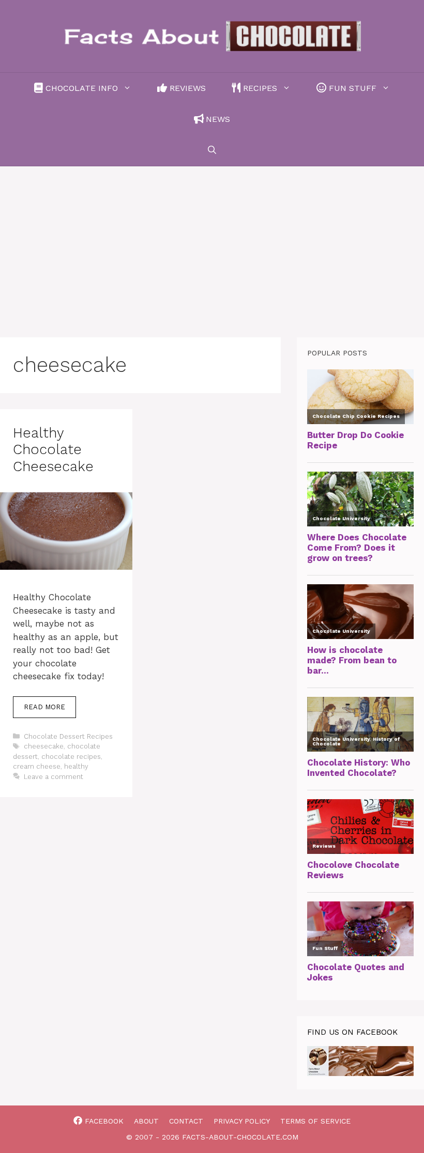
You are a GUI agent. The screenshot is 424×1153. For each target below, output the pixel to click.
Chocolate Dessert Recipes (68, 736)
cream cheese (36, 766)
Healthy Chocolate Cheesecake (53, 450)
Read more (44, 707)
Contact (186, 1121)
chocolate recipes (71, 756)
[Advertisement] (212, 244)
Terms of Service (315, 1121)
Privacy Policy (242, 1121)
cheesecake (44, 746)
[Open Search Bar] (212, 150)
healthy (76, 766)
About (146, 1121)
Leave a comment (53, 777)
